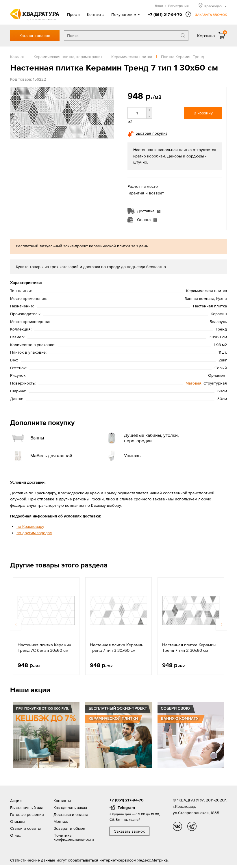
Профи (73, 14)
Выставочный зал (26, 807)
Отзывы (17, 821)
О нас (15, 835)
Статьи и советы (25, 828)
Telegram (126, 807)
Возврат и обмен (69, 828)
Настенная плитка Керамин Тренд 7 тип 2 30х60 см (189, 647)
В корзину (203, 113)
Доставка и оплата (70, 814)
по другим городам (34, 532)
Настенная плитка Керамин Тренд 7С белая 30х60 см (44, 647)
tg (192, 826)
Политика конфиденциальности (73, 837)
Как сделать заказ (70, 807)
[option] (46, 626)
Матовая (193, 383)
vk (177, 826)
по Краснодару (30, 526)
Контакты (95, 14)
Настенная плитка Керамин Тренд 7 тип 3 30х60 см (116, 647)
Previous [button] (15, 624)
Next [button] (221, 624)
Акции (16, 800)
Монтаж (60, 821)
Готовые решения (27, 814)
